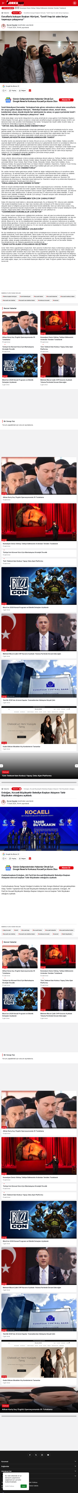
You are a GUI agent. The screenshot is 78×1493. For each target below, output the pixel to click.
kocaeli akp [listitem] (25, 930)
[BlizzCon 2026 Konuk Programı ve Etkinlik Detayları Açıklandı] (20, 369)
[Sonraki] (18, 8)
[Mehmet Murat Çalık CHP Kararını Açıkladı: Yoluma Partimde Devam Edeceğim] (58, 369)
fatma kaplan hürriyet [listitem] (9, 296)
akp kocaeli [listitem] (7, 930)
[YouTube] (48, 1455)
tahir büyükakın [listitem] (67, 934)
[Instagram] (42, 1455)
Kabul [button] (23, 1486)
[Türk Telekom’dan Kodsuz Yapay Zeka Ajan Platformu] (58, 348)
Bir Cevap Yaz (9, 421)
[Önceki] (16, 8)
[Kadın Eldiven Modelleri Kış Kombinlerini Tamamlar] (39, 728)
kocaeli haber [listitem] (38, 296)
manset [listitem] (55, 300)
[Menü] (3, 3)
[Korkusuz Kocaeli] (15, 3)
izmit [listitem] (16, 930)
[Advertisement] (39, 275)
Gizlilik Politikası (9, 1486)
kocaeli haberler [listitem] (51, 296)
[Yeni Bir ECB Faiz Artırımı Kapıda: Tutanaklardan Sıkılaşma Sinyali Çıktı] (39, 682)
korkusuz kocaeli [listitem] (43, 300)
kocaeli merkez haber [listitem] (67, 296)
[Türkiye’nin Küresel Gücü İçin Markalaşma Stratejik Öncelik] (20, 348)
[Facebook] (30, 1455)
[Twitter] (36, 1455)
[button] (75, 3)
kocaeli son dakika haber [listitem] (27, 300)
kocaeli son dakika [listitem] (9, 300)
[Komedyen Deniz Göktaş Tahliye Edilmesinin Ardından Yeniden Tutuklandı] (58, 327)
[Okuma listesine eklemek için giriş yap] (29, 90)
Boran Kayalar (12, 25)
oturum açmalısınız (26, 425)
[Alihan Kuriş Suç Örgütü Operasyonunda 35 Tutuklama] (20, 327)
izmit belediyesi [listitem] (25, 296)
